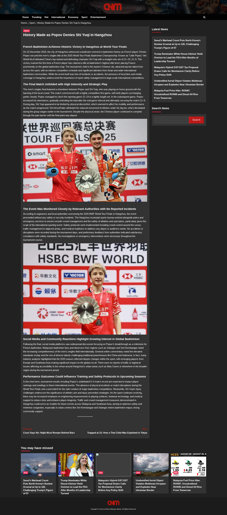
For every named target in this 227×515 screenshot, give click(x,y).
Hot (46, 17)
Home (25, 17)
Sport (84, 17)
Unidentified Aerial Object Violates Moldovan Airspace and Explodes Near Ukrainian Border (179, 82)
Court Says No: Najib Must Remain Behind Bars (49, 431)
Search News (160, 108)
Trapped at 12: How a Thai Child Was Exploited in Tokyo (117, 431)
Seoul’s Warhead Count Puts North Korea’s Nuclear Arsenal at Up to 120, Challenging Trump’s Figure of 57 (177, 44)
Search (196, 119)
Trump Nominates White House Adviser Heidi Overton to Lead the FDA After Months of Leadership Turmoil (178, 57)
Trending (36, 17)
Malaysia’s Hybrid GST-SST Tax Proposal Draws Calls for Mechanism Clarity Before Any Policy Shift (176, 71)
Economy (73, 17)
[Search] (204, 17)
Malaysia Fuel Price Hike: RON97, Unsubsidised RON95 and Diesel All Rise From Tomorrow (176, 94)
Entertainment (98, 17)
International (58, 17)
